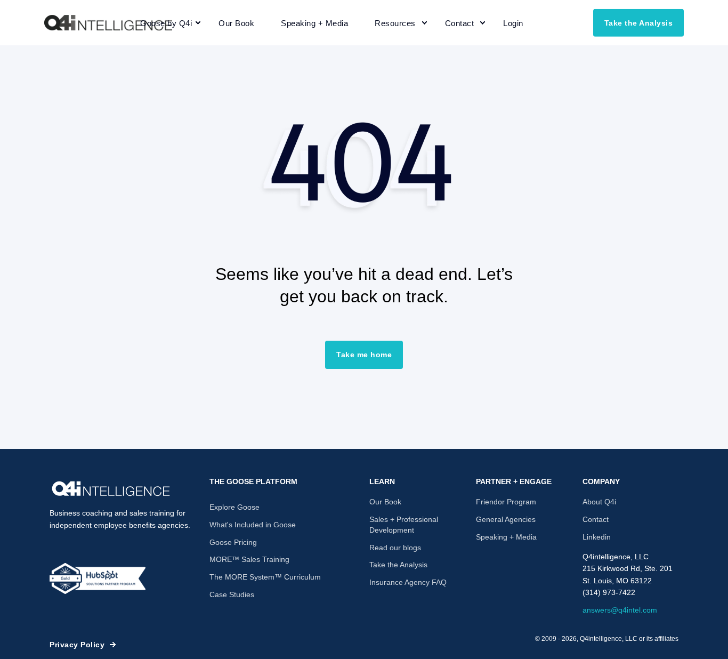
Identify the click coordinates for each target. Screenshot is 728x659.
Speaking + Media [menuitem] (506, 537)
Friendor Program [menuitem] (506, 501)
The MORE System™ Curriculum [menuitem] (265, 577)
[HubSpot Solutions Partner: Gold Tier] (97, 578)
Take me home (364, 354)
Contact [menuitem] (596, 519)
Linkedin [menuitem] (597, 537)
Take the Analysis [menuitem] (398, 564)
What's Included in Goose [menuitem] (252, 524)
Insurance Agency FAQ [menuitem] (408, 582)
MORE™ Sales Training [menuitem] (249, 559)
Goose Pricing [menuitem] (233, 542)
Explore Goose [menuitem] (234, 507)
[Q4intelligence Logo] (111, 489)
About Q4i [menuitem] (599, 501)
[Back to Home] (108, 23)
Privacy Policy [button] (77, 644)
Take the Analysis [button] (638, 22)
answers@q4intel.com (620, 610)
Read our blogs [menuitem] (395, 547)
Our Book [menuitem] (385, 501)
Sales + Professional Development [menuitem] (403, 524)
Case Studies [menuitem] (231, 594)
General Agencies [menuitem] (506, 519)
